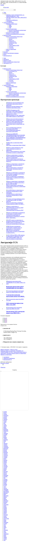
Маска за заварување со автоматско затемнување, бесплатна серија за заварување (14, 169)
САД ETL (11, 48)
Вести (4, 54)
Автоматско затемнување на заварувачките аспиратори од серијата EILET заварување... (15, 216)
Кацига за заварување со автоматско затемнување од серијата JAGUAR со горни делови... (15, 178)
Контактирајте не (7, 55)
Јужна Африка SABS (14, 45)
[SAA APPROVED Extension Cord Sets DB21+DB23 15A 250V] (16, 283)
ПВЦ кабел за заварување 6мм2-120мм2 (15, 145)
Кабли (7, 50)
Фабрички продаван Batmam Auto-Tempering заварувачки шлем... (14, 107)
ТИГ (10, 27)
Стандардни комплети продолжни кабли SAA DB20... (15, 295)
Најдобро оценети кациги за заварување (16, 353)
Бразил (10, 39)
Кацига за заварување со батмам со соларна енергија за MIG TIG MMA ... (15, 203)
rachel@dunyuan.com (8, 344)
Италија (11, 44)
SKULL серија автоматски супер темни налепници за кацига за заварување (15, 152)
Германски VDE (13, 43)
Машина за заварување (11, 23)
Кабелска (8, 84)
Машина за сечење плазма (12, 32)
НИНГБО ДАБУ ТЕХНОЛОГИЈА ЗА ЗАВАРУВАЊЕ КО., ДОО (15, 15)
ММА (10, 26)
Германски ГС (12, 41)
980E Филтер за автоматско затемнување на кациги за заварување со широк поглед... (15, 231)
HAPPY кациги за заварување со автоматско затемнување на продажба (15, 223)
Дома (4, 12)
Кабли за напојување (11, 350)
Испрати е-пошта (5, 363)
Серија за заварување (8, 22)
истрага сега (3, 325)
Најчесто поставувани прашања (11, 53)
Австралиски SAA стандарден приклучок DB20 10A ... (15, 312)
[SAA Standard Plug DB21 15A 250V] (16, 300)
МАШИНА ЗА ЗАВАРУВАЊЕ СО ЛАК (12, 351)
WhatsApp (3, 367)
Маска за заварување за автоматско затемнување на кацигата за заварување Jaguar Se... (15, 160)
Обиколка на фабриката (12, 20)
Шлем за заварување (14, 31)
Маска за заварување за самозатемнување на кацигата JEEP (14, 209)
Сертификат (9, 21)
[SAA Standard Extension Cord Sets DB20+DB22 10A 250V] (16, 292)
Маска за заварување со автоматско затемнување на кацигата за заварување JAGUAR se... (15, 186)
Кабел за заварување (11, 49)
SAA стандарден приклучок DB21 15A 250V (14, 303)
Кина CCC (11, 40)
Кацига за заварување (11, 29)
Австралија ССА (13, 37)
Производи (6, 59)
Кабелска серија (7, 35)
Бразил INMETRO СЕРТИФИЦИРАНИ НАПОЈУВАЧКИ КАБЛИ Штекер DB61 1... (15, 139)
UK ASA (11, 46)
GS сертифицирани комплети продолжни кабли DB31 (13, 131)
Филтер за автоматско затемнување (17, 30)
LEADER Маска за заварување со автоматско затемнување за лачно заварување (14, 195)
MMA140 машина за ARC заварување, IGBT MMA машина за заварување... (15, 116)
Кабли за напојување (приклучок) (14, 36)
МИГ (10, 25)
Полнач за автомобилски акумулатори (15, 34)
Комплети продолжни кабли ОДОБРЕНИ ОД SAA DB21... (15, 287)
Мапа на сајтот (13, 349)
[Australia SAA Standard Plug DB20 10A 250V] (16, 308)
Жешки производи (5, 349)
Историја (5, 51)
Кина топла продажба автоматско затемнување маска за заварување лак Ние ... (15, 124)
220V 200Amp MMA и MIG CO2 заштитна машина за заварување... (14, 238)
